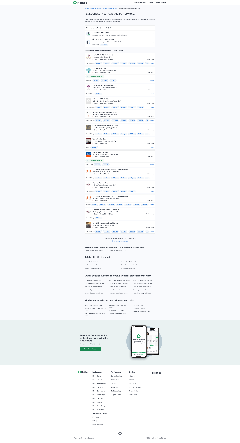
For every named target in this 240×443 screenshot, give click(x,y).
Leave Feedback (97, 424)
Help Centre (96, 421)
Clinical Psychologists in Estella (117, 313)
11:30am (136, 204)
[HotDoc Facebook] (153, 373)
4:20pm (98, 218)
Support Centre (116, 395)
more (152, 63)
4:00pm (132, 107)
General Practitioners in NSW (110, 8)
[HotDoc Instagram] (160, 373)
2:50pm (106, 191)
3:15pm (113, 80)
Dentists (113, 383)
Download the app (90, 349)
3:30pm (123, 191)
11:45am (106, 134)
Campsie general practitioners (141, 290)
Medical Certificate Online (92, 265)
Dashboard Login (116, 391)
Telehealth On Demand (91, 262)
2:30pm (132, 178)
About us (132, 376)
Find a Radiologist (98, 409)
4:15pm (140, 107)
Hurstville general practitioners (142, 293)
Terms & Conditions (135, 387)
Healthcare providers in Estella (141, 311)
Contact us (132, 383)
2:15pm (115, 107)
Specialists (114, 387)
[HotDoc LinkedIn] (156, 373)
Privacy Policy (133, 391)
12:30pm (140, 120)
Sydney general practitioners (93, 280)
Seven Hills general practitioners (142, 280)
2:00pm (98, 94)
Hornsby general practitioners (117, 286)
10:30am (140, 63)
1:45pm (106, 178)
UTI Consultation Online (128, 268)
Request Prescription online (93, 268)
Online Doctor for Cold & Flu (129, 265)
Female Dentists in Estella (116, 310)
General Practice (116, 376)
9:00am (98, 63)
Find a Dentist (97, 380)
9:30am (115, 63)
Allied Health (115, 380)
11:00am (106, 120)
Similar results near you (120, 241)
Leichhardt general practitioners (94, 290)
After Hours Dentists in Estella (93, 305)
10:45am (97, 164)
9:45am (123, 63)
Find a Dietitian (97, 398)
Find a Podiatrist (97, 387)
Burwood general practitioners (93, 286)
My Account (96, 417)
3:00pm (123, 107)
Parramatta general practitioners (118, 293)
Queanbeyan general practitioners (94, 283)
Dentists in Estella (138, 305)
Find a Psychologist (98, 395)
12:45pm (132, 231)
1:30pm (140, 231)
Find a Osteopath (98, 402)
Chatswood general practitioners (118, 283)
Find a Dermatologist (99, 406)
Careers (131, 380)
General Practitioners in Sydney (94, 250)
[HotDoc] (80, 2)
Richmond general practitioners (94, 293)
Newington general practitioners (118, 290)
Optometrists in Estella (139, 308)
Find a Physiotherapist (99, 383)
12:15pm (106, 107)
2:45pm (140, 178)
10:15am (132, 63)
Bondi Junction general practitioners (119, 280)
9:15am (107, 63)
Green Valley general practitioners (142, 283)
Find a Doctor (97, 376)
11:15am (98, 107)
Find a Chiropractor (98, 391)
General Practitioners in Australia (93, 8)
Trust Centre (133, 395)
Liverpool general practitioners (142, 286)
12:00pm (123, 120)
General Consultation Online (129, 262)
